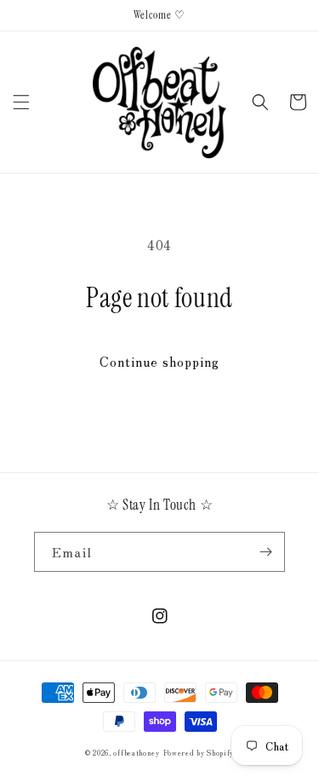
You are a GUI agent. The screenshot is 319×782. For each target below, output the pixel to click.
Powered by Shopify (199, 752)
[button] (21, 102)
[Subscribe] (265, 552)
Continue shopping (159, 361)
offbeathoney (136, 752)
